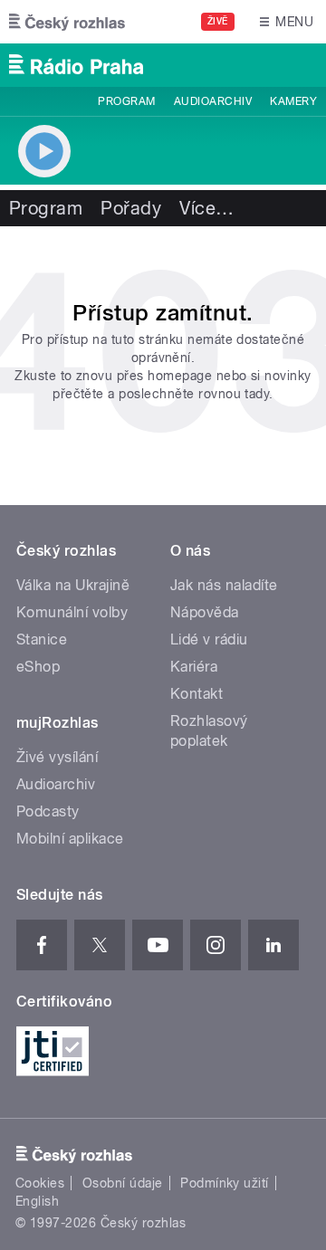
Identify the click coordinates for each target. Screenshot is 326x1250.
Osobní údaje (122, 1183)
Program (126, 101)
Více (206, 208)
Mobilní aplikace (70, 838)
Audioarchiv (213, 101)
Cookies (39, 1183)
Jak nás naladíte (224, 585)
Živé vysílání (57, 757)
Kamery (293, 101)
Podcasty (48, 811)
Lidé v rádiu (209, 639)
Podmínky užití (224, 1183)
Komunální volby (72, 612)
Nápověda (204, 612)
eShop (38, 666)
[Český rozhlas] (67, 21)
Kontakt (196, 693)
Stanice (41, 639)
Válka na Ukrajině (72, 585)
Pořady (131, 208)
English (37, 1201)
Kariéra (193, 666)
